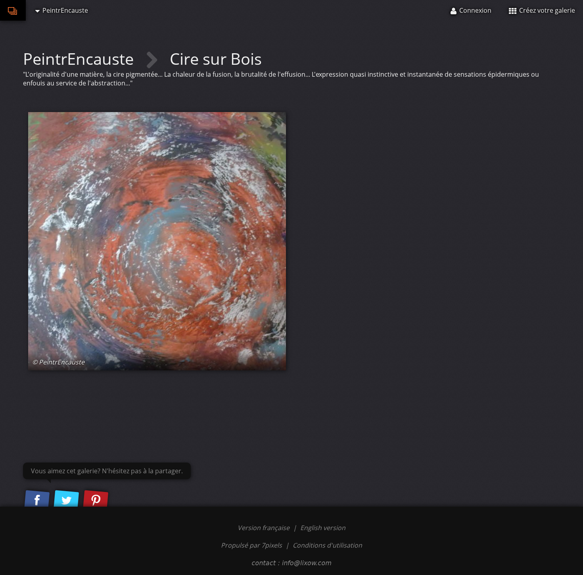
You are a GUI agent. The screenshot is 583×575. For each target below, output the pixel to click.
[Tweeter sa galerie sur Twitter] (66, 501)
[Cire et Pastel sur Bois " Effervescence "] (157, 241)
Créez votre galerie (546, 10)
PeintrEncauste (80, 59)
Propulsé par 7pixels (251, 545)
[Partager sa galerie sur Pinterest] (95, 501)
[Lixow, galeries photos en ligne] (13, 10)
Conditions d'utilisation (327, 545)
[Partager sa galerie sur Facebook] (37, 501)
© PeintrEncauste (58, 362)
